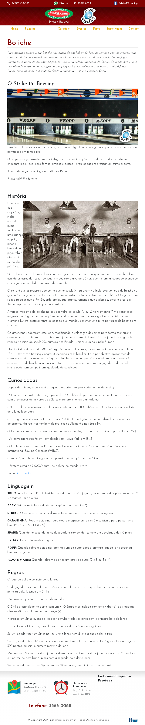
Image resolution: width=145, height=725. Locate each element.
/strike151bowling (128, 3)
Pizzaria (30, 29)
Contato (134, 29)
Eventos (81, 29)
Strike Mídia (114, 29)
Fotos (96, 29)
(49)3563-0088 (20, 3)
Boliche (46, 29)
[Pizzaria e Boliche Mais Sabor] (59, 16)
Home (14, 29)
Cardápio (64, 29)
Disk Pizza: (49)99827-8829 (75, 3)
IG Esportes (24, 473)
